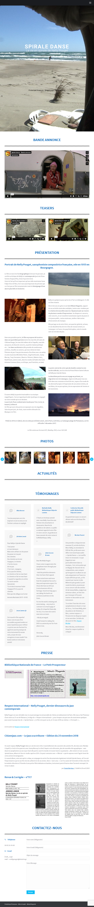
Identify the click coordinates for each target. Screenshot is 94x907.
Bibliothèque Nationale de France (23, 664)
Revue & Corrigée (14, 777)
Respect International (17, 705)
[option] (26, 230)
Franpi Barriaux (69, 768)
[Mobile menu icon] (90, 2)
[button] (2, 459)
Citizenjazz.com (13, 735)
